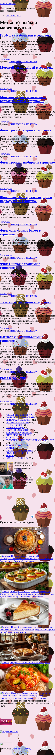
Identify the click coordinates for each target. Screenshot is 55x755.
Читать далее (6, 59)
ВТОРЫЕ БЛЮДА (15, 425)
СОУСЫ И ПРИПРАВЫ (17, 453)
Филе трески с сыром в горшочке (25, 130)
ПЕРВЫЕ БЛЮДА (15, 427)
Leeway (27, 749)
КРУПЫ (10, 455)
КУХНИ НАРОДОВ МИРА (19, 432)
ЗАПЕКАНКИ (13, 437)
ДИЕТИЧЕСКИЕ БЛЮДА (18, 435)
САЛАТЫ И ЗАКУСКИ (17, 422)
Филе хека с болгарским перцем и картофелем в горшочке (26, 199)
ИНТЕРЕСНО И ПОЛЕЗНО (23, 61)
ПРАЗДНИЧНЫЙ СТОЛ (17, 430)
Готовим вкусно (8, 3)
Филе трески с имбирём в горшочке (27, 162)
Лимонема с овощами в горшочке (25, 302)
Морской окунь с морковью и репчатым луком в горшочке (23, 99)
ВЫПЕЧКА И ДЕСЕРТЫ (18, 420)
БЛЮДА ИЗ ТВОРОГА (17, 445)
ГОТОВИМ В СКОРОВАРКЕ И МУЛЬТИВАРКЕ (30, 440)
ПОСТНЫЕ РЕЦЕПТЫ (17, 458)
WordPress (16, 749)
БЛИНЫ (10, 448)
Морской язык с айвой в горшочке (26, 67)
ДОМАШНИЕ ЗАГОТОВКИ (20, 417)
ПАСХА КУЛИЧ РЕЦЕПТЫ (19, 450)
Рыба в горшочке (13, 378)
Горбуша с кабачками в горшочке (25, 35)
